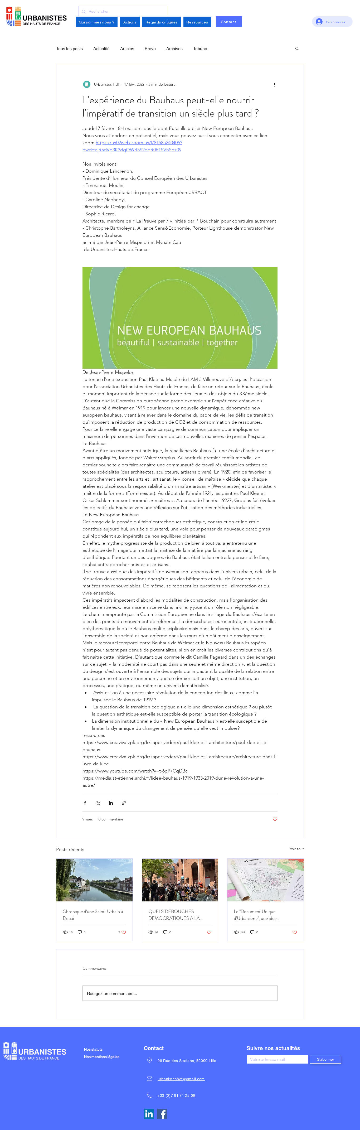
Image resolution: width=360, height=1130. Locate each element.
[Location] (149, 1060)
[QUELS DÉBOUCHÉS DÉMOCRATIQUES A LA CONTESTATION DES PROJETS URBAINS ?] (180, 880)
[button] (96, 21)
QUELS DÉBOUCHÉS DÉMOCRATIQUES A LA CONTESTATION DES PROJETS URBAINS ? (174, 915)
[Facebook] (162, 1114)
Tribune (200, 48)
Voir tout (297, 848)
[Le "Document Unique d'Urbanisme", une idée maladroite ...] (265, 880)
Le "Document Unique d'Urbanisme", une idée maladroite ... (255, 915)
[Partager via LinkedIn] (110, 802)
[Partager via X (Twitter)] (97, 802)
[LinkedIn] (149, 1114)
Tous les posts (69, 48)
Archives (174, 48)
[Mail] (149, 1079)
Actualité (101, 48)
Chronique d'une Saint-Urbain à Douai (93, 915)
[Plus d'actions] (274, 84)
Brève (150, 48)
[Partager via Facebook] (84, 802)
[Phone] (149, 1095)
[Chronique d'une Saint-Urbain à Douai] (94, 880)
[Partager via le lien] (123, 802)
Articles (127, 48)
